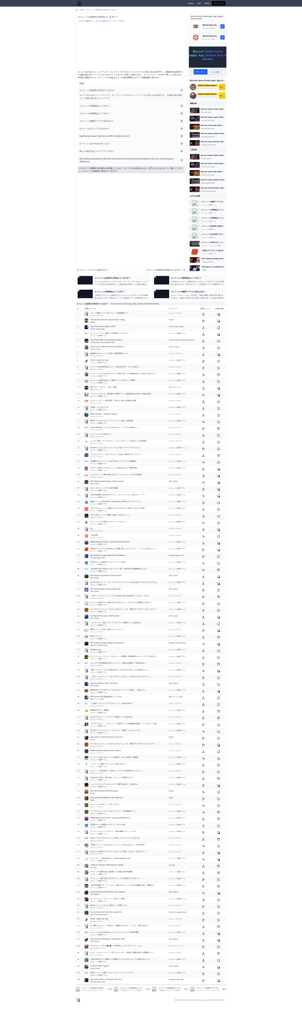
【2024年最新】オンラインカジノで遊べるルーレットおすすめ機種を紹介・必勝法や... (122, 885)
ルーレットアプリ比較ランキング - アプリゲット (108, 521)
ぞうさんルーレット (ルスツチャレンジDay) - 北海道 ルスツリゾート (115, 454)
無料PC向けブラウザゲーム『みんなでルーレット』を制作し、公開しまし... (118, 690)
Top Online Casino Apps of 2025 (102, 326)
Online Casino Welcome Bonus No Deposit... (107, 346)
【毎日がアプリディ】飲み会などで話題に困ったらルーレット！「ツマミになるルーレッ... (124, 548)
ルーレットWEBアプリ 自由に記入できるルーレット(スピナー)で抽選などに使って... (121, 602)
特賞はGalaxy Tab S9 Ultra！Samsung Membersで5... (111, 818)
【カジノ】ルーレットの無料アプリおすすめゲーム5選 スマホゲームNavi (117, 508)
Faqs (82, 10)
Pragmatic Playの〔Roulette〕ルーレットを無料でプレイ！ (112, 777)
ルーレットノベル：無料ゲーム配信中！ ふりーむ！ (109, 333)
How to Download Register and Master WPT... (108, 939)
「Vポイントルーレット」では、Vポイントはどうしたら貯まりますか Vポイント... (120, 676)
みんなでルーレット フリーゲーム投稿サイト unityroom (111, 717)
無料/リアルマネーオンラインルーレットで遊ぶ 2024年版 (111, 420)
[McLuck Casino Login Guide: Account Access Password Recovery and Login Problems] (195, 118)
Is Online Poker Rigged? (99, 966)
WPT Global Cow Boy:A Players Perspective (107, 643)
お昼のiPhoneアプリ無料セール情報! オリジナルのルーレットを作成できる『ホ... (120, 959)
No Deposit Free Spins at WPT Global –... (106, 616)
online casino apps (97, 329)
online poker (95, 968)
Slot (199, 3)
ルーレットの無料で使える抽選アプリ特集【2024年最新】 (112, 871)
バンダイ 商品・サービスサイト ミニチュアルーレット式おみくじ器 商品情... (119, 441)
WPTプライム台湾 (97, 699)
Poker (207, 3)
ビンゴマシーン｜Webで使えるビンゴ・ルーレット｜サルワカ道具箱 (116, 474)
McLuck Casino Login (208, 120)
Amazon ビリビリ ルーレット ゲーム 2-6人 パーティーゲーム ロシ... (115, 447)
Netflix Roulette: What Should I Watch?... (106, 750)
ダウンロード (219, 3)
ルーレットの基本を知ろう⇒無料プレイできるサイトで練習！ (113, 380)
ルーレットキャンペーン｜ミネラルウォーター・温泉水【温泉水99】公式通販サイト (121, 952)
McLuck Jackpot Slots (208, 137)
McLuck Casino (206, 112)
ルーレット (205, 246)
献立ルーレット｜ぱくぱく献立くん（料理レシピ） (109, 905)
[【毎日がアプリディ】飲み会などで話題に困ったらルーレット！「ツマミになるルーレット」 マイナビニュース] (195, 252)
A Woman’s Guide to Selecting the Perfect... (107, 865)
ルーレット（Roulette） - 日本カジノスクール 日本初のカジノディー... (116, 770)
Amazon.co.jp (95, 649)
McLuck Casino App (207, 129)
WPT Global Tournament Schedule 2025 (105, 575)
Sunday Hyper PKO (97, 558)
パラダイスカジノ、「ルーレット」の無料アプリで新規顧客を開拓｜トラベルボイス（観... (124, 723)
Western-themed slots (99, 645)
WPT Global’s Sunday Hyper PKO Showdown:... (108, 555)
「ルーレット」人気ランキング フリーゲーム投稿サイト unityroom (115, 622)
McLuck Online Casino (220, 112)
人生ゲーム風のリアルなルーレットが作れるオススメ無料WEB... (114, 468)
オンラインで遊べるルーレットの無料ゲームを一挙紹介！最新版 (114, 757)
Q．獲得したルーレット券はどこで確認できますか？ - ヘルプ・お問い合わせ (119, 925)
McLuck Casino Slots (223, 137)
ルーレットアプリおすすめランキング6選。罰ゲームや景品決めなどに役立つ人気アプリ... (123, 373)
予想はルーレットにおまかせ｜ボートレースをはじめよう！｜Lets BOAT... (118, 845)
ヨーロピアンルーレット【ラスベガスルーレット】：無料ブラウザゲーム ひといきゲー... (123, 609)
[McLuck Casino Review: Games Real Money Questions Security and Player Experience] (195, 143)
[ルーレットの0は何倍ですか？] (195, 235)
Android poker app (97, 982)
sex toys (93, 867)
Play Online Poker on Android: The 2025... (106, 979)
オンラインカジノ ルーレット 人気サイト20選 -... (108, 898)
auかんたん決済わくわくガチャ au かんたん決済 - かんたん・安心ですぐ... (118, 851)
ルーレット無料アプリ (209, 254)
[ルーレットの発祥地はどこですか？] (195, 211)
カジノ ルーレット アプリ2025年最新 (104, 488)
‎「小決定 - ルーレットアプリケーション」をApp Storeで (111, 703)
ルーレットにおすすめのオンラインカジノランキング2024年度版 (114, 932)
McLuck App (220, 129)
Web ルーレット (96, 636)
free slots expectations (99, 914)
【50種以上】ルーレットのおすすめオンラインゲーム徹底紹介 (113, 461)
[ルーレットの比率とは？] (195, 244)
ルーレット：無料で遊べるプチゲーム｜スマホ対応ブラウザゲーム (115, 878)
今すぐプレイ (222, 87)
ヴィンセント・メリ (97, 948)
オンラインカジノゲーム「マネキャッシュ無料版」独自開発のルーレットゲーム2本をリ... (123, 656)
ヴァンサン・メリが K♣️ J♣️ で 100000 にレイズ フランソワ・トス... (116, 945)
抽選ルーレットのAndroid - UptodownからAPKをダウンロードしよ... (116, 501)
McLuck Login (221, 120)
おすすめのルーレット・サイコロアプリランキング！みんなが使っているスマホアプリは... (124, 582)
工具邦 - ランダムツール (99, 407)
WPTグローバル (96, 389)
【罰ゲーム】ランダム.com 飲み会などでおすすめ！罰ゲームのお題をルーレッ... (120, 670)
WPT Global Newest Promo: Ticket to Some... (107, 481)
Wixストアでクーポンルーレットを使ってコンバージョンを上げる (114, 838)
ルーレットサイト (96, 315)
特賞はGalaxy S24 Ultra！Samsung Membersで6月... (110, 542)
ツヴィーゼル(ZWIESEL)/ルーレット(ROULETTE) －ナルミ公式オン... (115, 367)
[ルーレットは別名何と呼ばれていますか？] (195, 227)
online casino (95, 349)
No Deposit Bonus (208, 262)
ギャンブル (213, 246)
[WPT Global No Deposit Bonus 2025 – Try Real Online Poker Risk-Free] (195, 260)
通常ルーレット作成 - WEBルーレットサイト (106, 629)
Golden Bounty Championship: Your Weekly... (108, 892)
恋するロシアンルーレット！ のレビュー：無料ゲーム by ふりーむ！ (115, 730)
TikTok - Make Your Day (99, 360)
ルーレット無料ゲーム (209, 205)
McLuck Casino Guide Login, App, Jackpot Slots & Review (202, 1000)
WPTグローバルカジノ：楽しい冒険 (103, 387)
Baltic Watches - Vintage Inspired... (104, 414)
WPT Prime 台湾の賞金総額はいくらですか (106, 696)
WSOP (204, 270)
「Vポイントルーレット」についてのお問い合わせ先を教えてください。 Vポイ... (120, 595)
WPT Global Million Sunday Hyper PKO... (106, 589)
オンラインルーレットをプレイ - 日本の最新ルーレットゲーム (113, 831)
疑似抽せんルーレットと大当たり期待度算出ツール (109, 353)
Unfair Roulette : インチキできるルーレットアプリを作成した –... (114, 427)
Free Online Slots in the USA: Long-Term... (106, 912)
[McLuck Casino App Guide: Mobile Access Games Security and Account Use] (195, 127)
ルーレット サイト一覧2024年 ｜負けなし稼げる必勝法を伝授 (113, 400)
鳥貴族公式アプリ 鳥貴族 (99, 710)
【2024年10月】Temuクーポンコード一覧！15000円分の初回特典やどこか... (119, 569)
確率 (219, 246)
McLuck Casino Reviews (225, 145)
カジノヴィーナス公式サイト (101, 434)
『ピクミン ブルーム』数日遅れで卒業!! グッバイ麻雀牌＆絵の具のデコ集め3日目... (121, 394)
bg (91, 528)
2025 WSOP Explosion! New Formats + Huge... (108, 319)
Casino (191, 3)
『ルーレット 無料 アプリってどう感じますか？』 (109, 764)
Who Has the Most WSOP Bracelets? (104, 791)
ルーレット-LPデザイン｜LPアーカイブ (104, 804)
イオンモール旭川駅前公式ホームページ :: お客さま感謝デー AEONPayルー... (119, 663)
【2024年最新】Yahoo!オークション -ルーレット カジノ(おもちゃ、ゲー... (118, 495)
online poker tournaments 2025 (102, 342)
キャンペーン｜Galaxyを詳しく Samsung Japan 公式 (110, 858)
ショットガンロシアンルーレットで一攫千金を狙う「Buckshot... (114, 784)
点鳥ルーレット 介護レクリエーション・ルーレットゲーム (112, 972)
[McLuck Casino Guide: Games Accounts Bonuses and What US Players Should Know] (195, 110)
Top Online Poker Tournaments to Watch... (107, 340)
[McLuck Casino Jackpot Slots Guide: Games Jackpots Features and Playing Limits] (195, 135)
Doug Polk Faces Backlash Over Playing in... (107, 797)
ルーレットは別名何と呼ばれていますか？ (102, 10)
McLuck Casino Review (208, 145)
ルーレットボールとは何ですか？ (94, 270)
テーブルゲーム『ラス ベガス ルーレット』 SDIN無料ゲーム (112, 811)
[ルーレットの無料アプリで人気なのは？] (195, 203)
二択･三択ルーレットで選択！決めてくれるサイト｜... (110, 515)
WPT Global (94, 484)
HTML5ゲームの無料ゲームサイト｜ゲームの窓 (107, 562)
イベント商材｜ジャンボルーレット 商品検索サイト (109, 313)
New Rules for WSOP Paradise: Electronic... (107, 737)
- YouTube (94, 535)
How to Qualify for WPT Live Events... (104, 683)
